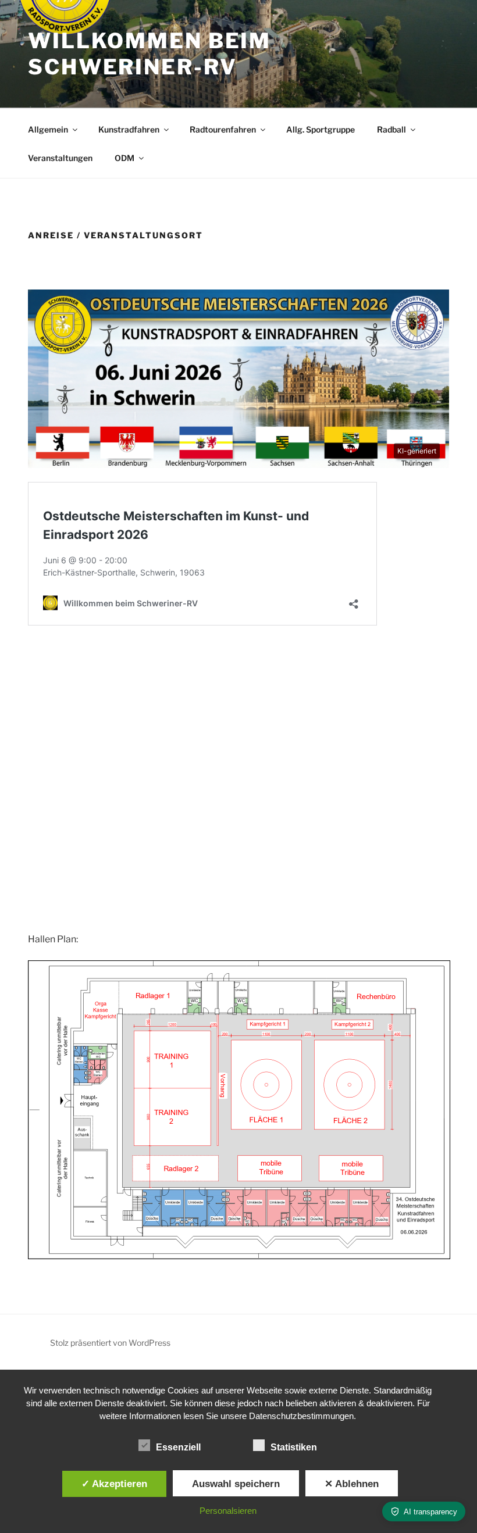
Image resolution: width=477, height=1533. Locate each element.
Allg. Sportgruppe (320, 129)
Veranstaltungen (60, 158)
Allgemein (48, 129)
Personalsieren (228, 1511)
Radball (391, 129)
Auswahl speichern (236, 1483)
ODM (124, 158)
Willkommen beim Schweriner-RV (149, 54)
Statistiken (293, 1447)
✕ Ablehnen (352, 1483)
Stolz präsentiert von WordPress (110, 1343)
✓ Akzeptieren (114, 1483)
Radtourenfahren (223, 129)
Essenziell (178, 1447)
